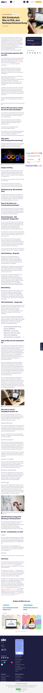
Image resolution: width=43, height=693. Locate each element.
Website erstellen (18, 669)
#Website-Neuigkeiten (28, 605)
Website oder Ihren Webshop (8, 564)
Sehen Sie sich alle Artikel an (21, 631)
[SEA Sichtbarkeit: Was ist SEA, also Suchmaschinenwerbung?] (32, 53)
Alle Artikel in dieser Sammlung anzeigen (33, 44)
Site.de (16, 592)
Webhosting (3, 588)
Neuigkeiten (3, 677)
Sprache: (2, 645)
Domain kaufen (18, 661)
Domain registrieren (19, 659)
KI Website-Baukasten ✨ (20, 667)
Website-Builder (13, 589)
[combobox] (19, 653)
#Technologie (6, 605)
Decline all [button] (24, 689)
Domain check (18, 657)
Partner (16, 671)
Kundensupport (18, 676)
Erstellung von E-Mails (10, 588)
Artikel (14, 570)
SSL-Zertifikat (17, 588)
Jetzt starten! (38, 1)
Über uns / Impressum (5, 676)
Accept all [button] (18, 689)
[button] (21, 691)
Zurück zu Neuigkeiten (7, 6)
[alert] (21, 687)
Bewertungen (3, 681)
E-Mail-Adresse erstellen (19, 664)
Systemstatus (3, 679)
